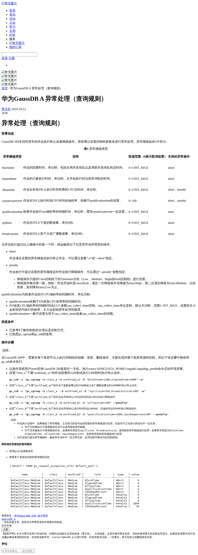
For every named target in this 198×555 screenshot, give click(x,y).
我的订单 (15, 47)
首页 (12, 10)
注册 (12, 58)
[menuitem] (102, 11)
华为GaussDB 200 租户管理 (31, 515)
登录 (5, 58)
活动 (12, 18)
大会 (12, 22)
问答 (12, 35)
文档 (12, 30)
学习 (12, 26)
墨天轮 (6, 109)
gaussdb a (8, 518)
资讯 (12, 14)
